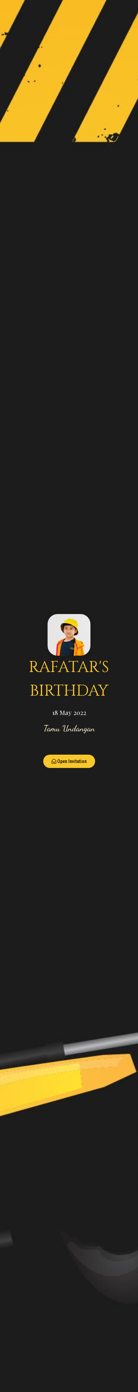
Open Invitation (72, 761)
